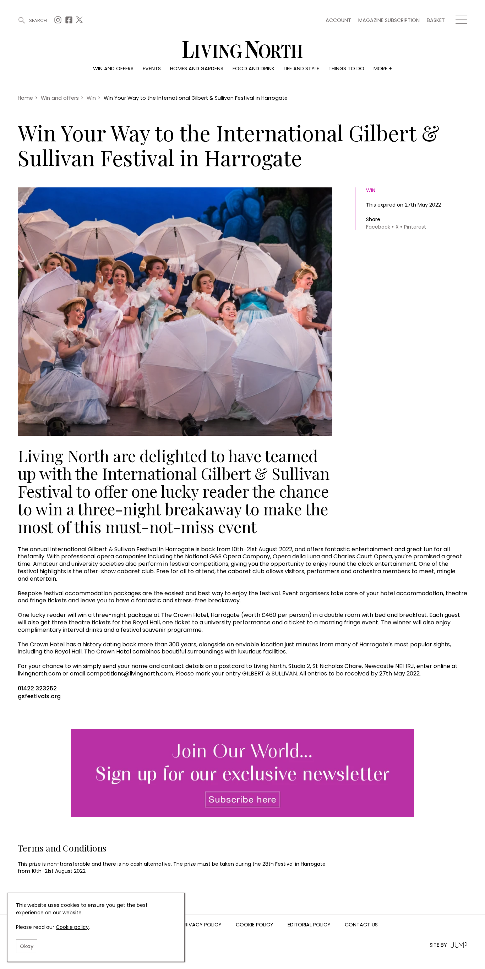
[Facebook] (70, 22)
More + (383, 68)
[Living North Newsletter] (242, 773)
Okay (26, 946)
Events (152, 68)
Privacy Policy (202, 925)
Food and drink (253, 68)
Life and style (301, 68)
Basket (436, 20)
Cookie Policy (254, 925)
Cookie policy (72, 927)
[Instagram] (59, 22)
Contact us (361, 925)
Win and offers (113, 68)
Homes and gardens (196, 68)
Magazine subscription (389, 20)
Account (338, 20)
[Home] (242, 50)
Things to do (346, 68)
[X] (80, 22)
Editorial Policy (309, 925)
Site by (438, 945)
